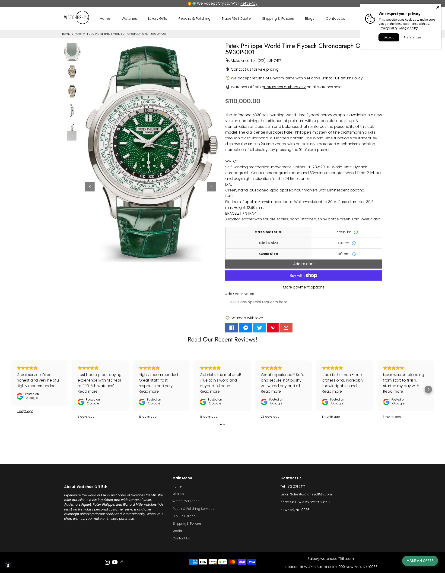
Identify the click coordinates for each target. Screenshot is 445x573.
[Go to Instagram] (107, 562)
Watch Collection (186, 501)
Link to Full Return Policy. (342, 78)
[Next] (71, 136)
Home (105, 18)
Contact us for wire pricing (255, 69)
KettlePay (249, 3)
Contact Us (335, 18)
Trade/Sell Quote (236, 18)
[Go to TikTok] (122, 562)
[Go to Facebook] (231, 327)
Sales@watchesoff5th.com (331, 558)
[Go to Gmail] (286, 327)
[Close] (437, 7)
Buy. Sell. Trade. (184, 516)
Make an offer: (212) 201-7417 (256, 60)
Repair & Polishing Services (193, 509)
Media (177, 531)
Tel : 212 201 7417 (292, 486)
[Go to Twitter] (259, 327)
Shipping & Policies (278, 18)
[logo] (76, 23)
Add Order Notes (239, 293)
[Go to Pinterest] (273, 327)
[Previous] (71, 48)
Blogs (309, 18)
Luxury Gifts (157, 18)
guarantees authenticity (284, 87)
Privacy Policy (388, 28)
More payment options (303, 287)
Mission (178, 494)
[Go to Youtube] (115, 562)
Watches (129, 18)
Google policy (408, 28)
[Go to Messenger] (245, 327)
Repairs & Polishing (194, 18)
